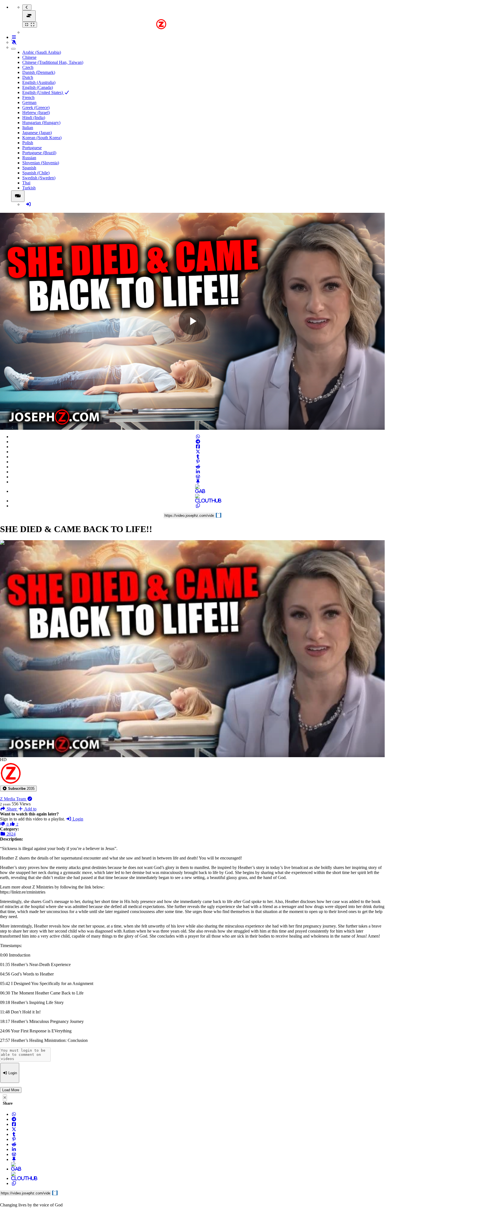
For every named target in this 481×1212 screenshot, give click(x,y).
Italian (27, 127)
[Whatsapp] (198, 436)
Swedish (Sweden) (38, 177)
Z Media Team (13, 798)
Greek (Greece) (36, 107)
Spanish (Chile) (36, 172)
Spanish (29, 167)
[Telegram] (198, 441)
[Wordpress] (198, 476)
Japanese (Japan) (37, 132)
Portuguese (32, 147)
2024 (11, 834)
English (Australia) (38, 82)
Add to (29, 809)
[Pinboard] (198, 481)
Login (77, 819)
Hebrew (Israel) (36, 112)
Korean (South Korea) (42, 137)
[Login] (28, 204)
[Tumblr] (198, 456)
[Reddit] (198, 466)
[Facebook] (198, 446)
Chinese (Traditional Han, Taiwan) (52, 62)
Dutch (27, 77)
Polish (27, 142)
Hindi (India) (33, 117)
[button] (18, 788)
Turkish (29, 187)
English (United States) (43, 92)
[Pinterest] (198, 461)
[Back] (26, 7)
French (28, 97)
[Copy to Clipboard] (198, 505)
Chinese (29, 57)
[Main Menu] (29, 16)
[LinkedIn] (198, 471)
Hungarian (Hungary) (41, 122)
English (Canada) (37, 87)
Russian (29, 157)
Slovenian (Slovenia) (40, 162)
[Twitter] (198, 451)
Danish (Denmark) (38, 72)
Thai (26, 182)
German (29, 102)
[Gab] (198, 491)
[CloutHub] (198, 500)
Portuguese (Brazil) (39, 152)
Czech (27, 67)
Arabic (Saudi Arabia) (41, 52)
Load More (10, 1090)
